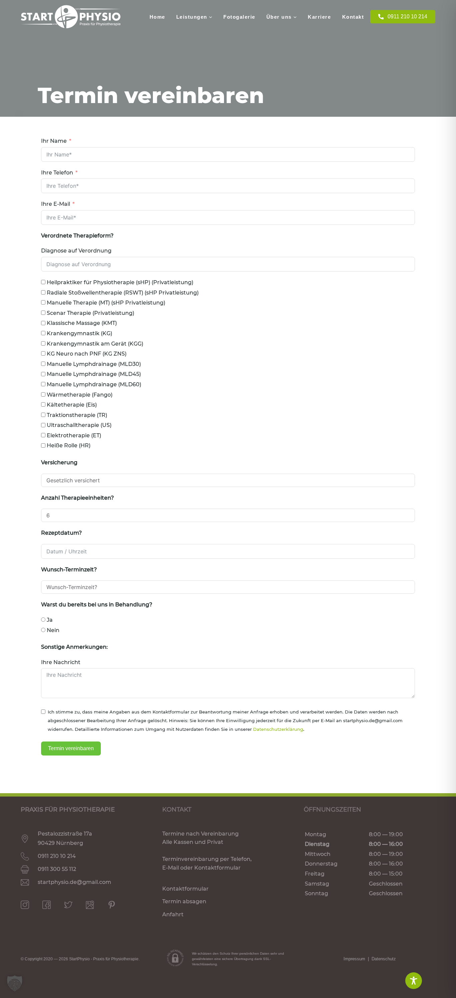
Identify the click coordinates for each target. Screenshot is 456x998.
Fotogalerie (239, 17)
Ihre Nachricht (60, 662)
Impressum (354, 958)
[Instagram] (25, 905)
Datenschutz (384, 958)
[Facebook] (46, 905)
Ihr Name (54, 141)
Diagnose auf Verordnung (76, 250)
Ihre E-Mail (55, 204)
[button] (14, 983)
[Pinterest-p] (111, 905)
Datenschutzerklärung (278, 729)
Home (157, 17)
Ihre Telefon (57, 172)
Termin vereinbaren (71, 748)
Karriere (319, 17)
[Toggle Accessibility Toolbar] (414, 981)
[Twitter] (68, 905)
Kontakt (353, 17)
